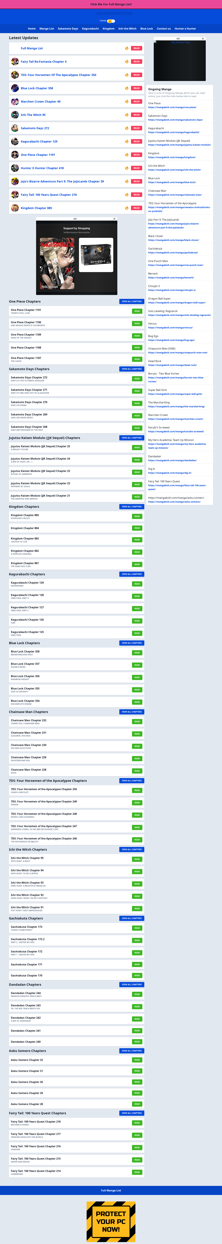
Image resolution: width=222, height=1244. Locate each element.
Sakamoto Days (68, 28)
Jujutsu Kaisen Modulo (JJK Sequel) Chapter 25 (40, 446)
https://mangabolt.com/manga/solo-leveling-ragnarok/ (179, 315)
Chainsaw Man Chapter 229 (28, 757)
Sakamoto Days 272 (35, 128)
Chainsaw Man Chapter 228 (28, 769)
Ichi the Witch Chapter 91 (27, 907)
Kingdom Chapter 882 (25, 551)
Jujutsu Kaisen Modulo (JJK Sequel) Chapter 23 (40, 471)
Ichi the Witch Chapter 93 (27, 882)
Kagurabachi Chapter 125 (27, 632)
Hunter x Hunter (185, 28)
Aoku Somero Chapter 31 (27, 1071)
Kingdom (109, 28)
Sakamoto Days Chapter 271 (29, 390)
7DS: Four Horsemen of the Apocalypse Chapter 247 (44, 826)
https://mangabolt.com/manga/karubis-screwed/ (176, 431)
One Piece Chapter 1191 (38, 155)
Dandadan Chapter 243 (26, 1005)
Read (137, 48)
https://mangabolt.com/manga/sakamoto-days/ (175, 119)
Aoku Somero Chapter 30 (27, 1082)
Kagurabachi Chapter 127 (27, 607)
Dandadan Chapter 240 (26, 1042)
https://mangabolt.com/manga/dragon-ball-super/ (177, 302)
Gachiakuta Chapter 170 (26, 975)
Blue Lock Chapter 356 (25, 676)
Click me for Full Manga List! (111, 4)
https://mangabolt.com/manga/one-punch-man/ (175, 265)
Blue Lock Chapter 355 (25, 688)
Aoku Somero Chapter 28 (27, 1104)
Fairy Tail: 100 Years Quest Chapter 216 (36, 1146)
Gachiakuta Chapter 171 (26, 964)
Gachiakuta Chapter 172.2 (28, 939)
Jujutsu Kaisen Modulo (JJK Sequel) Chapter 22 (40, 483)
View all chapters (132, 301)
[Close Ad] (114, 218)
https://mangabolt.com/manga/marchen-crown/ (175, 418)
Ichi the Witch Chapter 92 (27, 895)
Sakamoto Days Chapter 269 (29, 414)
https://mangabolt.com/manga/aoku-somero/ (174, 501)
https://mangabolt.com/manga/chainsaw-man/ (175, 194)
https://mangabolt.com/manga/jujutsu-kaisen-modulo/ (179, 144)
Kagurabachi (90, 28)
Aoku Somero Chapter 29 (27, 1093)
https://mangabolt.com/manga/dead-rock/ (172, 365)
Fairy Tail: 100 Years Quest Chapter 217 (36, 1134)
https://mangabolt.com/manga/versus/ (170, 327)
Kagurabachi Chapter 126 (27, 619)
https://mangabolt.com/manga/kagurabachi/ (173, 132)
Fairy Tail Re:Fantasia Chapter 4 (43, 61)
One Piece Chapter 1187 (26, 358)
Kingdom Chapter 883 (25, 538)
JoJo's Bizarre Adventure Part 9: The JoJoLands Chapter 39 (62, 181)
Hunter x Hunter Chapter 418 (42, 168)
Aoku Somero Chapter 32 (27, 1060)
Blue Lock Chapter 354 (25, 701)
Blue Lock (146, 28)
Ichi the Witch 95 (33, 115)
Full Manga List (32, 48)
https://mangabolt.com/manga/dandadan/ (172, 460)
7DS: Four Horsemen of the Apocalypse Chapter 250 (58, 75)
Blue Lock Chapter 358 (37, 88)
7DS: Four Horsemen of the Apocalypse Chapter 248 (44, 814)
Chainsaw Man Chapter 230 (28, 745)
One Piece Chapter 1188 (26, 347)
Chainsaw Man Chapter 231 (28, 732)
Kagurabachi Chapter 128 (27, 595)
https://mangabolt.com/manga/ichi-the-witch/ (174, 169)
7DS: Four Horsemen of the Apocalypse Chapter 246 (44, 838)
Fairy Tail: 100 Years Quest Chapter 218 (49, 195)
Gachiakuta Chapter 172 (26, 951)
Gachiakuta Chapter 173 (26, 927)
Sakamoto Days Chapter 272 (29, 377)
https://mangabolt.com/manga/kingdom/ (172, 157)
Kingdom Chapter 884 (25, 528)
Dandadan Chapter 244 (26, 993)
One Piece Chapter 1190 (26, 322)
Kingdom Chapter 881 (25, 563)
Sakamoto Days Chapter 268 (29, 427)
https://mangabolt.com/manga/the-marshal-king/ (176, 406)
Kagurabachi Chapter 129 (39, 141)
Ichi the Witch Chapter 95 (27, 858)
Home (32, 28)
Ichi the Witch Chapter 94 (27, 870)
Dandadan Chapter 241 (26, 1030)
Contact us (164, 28)
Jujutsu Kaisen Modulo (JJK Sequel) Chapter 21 (40, 495)
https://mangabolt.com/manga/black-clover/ (173, 240)
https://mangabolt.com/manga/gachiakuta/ (173, 252)
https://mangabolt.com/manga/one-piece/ (172, 107)
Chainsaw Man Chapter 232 (28, 720)
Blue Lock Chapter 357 (25, 664)
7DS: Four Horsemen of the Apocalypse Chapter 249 (44, 801)
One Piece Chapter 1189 (26, 334)
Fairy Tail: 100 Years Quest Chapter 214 (36, 1171)
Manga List (46, 28)
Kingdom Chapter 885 (36, 208)
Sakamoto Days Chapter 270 (29, 402)
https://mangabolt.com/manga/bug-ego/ (171, 340)
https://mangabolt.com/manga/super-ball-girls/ (175, 393)
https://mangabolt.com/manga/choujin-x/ (172, 290)
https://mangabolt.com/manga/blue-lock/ (172, 182)
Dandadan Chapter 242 (26, 1017)
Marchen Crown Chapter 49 (40, 101)
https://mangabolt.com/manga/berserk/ (171, 277)
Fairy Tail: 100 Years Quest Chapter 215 (36, 1158)
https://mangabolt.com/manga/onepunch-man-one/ (178, 352)
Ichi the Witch (127, 28)
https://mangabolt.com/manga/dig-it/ (169, 472)
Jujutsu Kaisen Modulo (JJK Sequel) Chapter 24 (40, 458)
